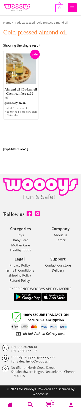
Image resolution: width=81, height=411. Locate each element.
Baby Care (20, 240)
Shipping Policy (19, 275)
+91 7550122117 (24, 351)
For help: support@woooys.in (33, 357)
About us (60, 235)
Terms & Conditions (19, 270)
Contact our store (58, 265)
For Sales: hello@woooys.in (31, 361)
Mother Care (20, 245)
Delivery (58, 270)
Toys (20, 235)
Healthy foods (20, 250)
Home (7, 22)
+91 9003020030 (24, 347)
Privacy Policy (20, 265)
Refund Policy (20, 280)
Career (60, 240)
